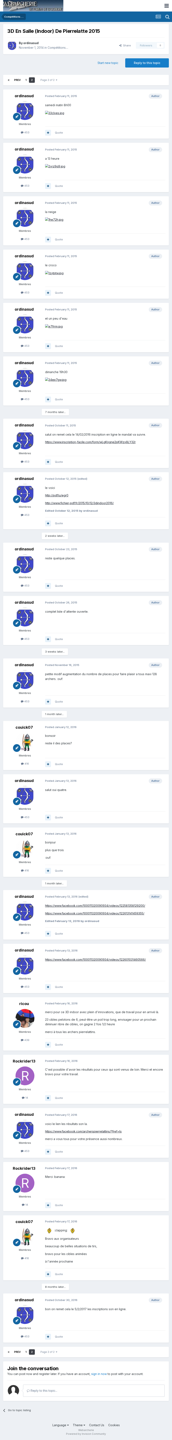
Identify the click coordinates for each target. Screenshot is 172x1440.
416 (26, 763)
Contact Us (96, 1425)
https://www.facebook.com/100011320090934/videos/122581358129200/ (95, 905)
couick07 (24, 727)
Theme (78, 1425)
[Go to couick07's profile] (25, 742)
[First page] (9, 80)
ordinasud (31, 43)
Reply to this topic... (43, 1390)
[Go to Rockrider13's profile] (25, 1075)
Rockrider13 (24, 1061)
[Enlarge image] (54, 113)
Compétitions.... (58, 47)
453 (26, 132)
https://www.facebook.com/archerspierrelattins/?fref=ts (83, 1131)
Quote (59, 132)
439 (26, 1040)
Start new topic (108, 63)
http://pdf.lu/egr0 (56, 495)
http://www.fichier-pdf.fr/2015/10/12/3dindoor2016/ (79, 503)
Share (126, 45)
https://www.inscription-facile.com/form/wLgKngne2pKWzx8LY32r (90, 442)
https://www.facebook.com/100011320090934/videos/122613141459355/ (94, 913)
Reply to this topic (147, 63)
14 (26, 1097)
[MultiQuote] (48, 133)
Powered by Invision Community (86, 1433)
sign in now (99, 1374)
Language (59, 1425)
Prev (17, 80)
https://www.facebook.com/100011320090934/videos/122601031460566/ (95, 959)
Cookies (114, 1425)
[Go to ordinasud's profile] (12, 45)
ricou (24, 1003)
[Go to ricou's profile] (25, 1018)
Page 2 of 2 (48, 80)
